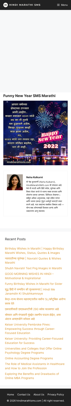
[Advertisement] (35, 51)
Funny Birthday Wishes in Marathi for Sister (33, 283)
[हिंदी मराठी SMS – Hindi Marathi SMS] (21, 5)
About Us (39, 394)
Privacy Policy (56, 394)
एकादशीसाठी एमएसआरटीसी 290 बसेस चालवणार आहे (32, 309)
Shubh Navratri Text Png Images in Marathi (33, 268)
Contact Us (23, 394)
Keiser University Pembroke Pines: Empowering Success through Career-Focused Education (30, 329)
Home (10, 394)
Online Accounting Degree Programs (29, 358)
